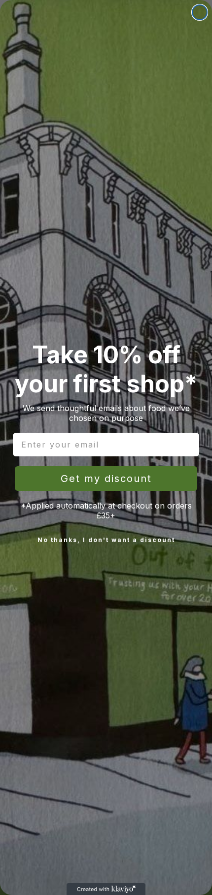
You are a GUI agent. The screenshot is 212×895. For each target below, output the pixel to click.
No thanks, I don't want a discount (106, 539)
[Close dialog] (199, 12)
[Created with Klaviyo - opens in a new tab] (106, 889)
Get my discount (106, 478)
